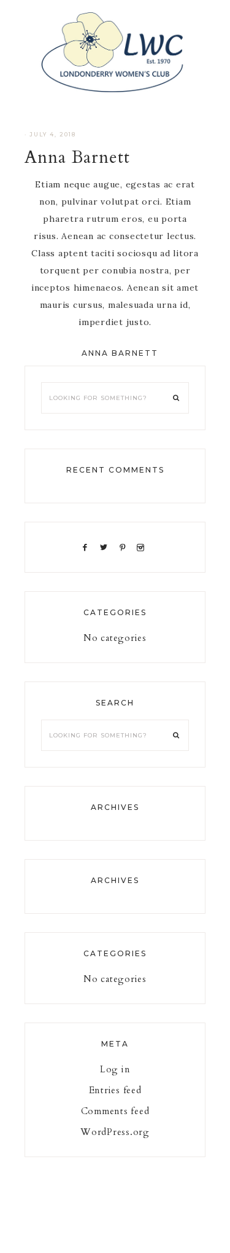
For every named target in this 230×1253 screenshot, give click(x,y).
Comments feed (115, 1111)
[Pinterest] (124, 546)
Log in (115, 1069)
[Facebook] (87, 546)
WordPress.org (115, 1132)
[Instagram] (143, 546)
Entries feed (115, 1090)
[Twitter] (106, 546)
